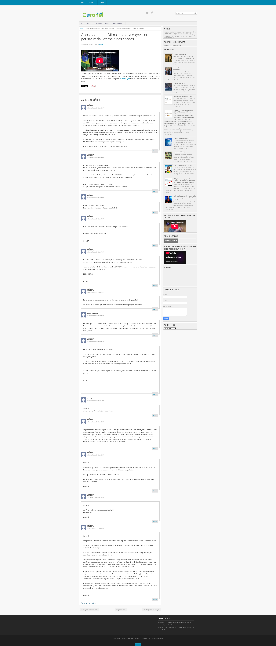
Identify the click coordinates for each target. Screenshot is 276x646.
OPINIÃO (107, 23)
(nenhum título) (179, 152)
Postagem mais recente (89, 610)
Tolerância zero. (179, 83)
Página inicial (120, 610)
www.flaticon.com (183, 623)
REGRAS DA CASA (117, 23)
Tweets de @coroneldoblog (173, 45)
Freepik (170, 623)
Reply (155, 151)
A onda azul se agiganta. (182, 138)
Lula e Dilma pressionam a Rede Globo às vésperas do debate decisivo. (184, 198)
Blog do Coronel (129, 638)
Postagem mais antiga (151, 610)
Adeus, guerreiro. (179, 54)
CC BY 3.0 (168, 625)
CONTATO (92, 3)
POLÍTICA (90, 23)
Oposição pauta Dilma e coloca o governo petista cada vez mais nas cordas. (114, 37)
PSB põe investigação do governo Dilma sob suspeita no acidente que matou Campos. (184, 181)
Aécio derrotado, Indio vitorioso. (181, 69)
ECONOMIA (99, 23)
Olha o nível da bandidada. (182, 97)
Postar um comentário (88, 603)
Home (83, 3)
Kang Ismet (182, 627)
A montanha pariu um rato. (182, 165)
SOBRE (102, 3)
